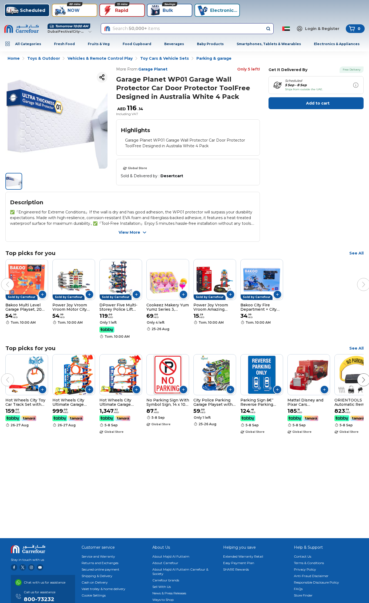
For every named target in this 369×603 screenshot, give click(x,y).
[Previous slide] (2, 279)
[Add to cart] (42, 294)
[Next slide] (358, 279)
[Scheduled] (356, 85)
